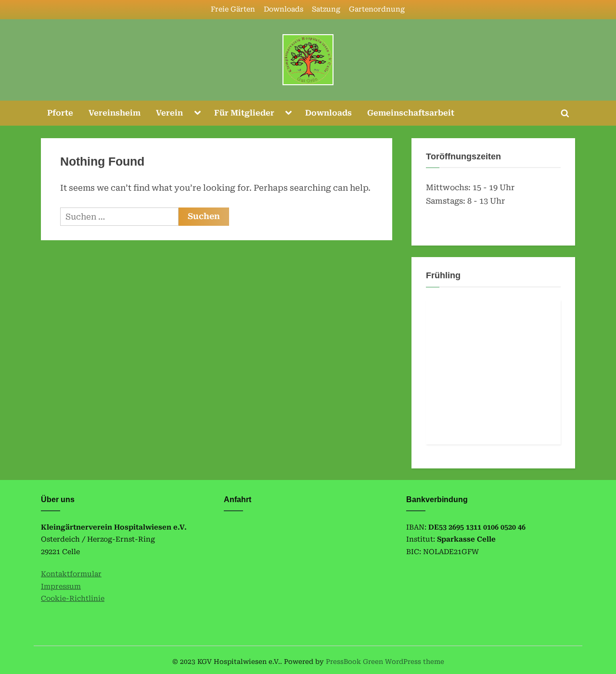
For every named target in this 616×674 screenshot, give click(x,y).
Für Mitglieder (244, 112)
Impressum (61, 587)
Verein (169, 112)
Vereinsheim (115, 112)
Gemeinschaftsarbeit (410, 112)
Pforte (60, 112)
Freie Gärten (233, 9)
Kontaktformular (71, 574)
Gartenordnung (377, 9)
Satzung (326, 9)
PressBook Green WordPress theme (385, 661)
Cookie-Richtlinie (72, 599)
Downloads (283, 9)
